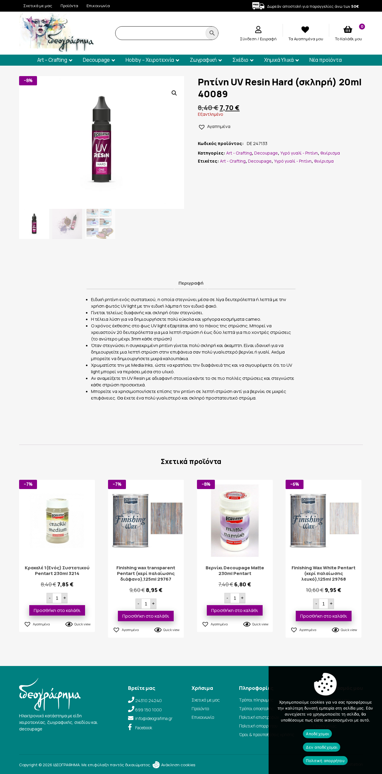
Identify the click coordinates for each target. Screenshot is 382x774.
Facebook (143, 727)
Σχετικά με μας (37, 5)
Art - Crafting (239, 153)
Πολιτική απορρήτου (258, 726)
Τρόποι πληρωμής (256, 700)
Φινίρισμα (330, 153)
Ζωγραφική (203, 59)
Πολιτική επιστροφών (259, 717)
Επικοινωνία (98, 5)
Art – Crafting (52, 59)
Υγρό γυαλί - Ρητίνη (299, 153)
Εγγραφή (268, 38)
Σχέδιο (240, 59)
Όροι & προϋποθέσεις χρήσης (266, 734)
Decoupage (96, 59)
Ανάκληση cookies (177, 764)
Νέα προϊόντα (325, 59)
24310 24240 (148, 700)
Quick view (82, 624)
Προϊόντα (69, 5)
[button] (174, 93)
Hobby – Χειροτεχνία (150, 59)
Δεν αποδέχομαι (321, 747)
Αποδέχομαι (317, 733)
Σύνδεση (249, 38)
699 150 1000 (148, 710)
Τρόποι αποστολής (256, 708)
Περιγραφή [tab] (191, 283)
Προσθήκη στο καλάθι (57, 610)
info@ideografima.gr (153, 718)
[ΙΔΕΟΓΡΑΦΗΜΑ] (56, 50)
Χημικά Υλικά (279, 59)
